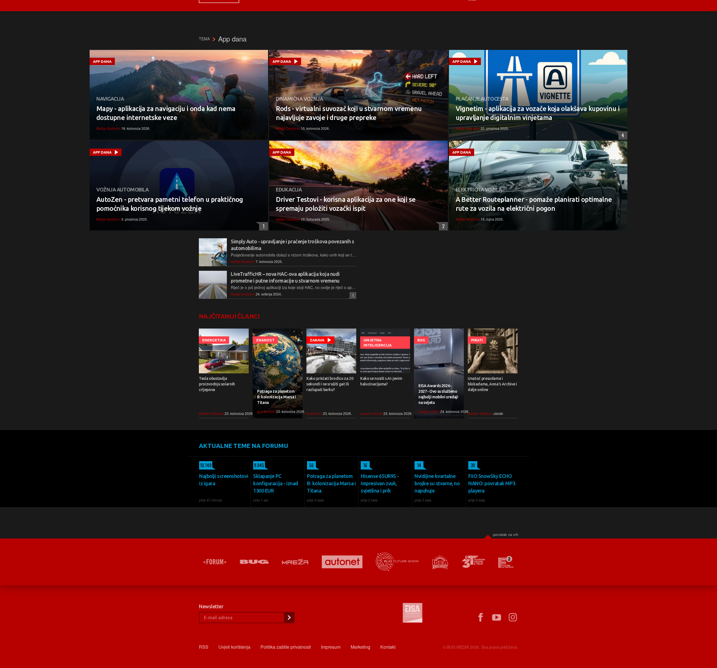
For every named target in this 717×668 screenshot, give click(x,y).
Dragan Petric (428, 411)
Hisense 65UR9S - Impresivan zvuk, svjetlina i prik (380, 483)
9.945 (258, 465)
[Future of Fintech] (506, 562)
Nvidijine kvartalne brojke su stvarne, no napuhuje (437, 483)
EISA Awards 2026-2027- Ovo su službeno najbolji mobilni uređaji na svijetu (438, 394)
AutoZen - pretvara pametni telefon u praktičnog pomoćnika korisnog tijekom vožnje (169, 204)
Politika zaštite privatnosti (285, 647)
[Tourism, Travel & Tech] (473, 562)
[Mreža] (295, 562)
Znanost (265, 340)
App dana (102, 61)
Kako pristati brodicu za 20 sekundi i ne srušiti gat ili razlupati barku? (329, 384)
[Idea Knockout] (440, 562)
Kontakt (387, 647)
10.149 (205, 465)
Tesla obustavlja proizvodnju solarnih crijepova (217, 384)
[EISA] (412, 613)
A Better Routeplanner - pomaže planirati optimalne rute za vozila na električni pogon (534, 204)
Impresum (331, 647)
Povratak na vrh (505, 534)
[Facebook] (480, 617)
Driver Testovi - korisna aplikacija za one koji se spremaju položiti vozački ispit (345, 204)
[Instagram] (513, 617)
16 (364, 465)
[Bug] (254, 561)
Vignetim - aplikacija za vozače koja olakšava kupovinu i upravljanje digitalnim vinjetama (538, 113)
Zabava (317, 340)
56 (310, 465)
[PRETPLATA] (289, 617)
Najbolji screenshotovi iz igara (223, 479)
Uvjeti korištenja (234, 647)
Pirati (477, 340)
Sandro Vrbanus (211, 413)
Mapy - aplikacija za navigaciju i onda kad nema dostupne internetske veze (166, 113)
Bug (421, 340)
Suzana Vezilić (371, 413)
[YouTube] (496, 617)
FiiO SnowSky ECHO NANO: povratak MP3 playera (491, 483)
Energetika (214, 340)
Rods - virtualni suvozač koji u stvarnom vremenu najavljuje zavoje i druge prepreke (349, 113)
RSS (203, 647)
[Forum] (215, 562)
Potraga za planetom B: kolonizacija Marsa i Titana (276, 397)
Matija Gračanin (108, 128)
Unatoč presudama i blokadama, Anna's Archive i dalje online (492, 384)
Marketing (360, 647)
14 (418, 465)
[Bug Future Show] (397, 561)
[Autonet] (342, 562)
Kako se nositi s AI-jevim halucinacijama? (381, 381)
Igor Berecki (266, 411)
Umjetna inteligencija (378, 342)
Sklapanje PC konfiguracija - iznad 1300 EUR (275, 483)
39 (471, 465)
